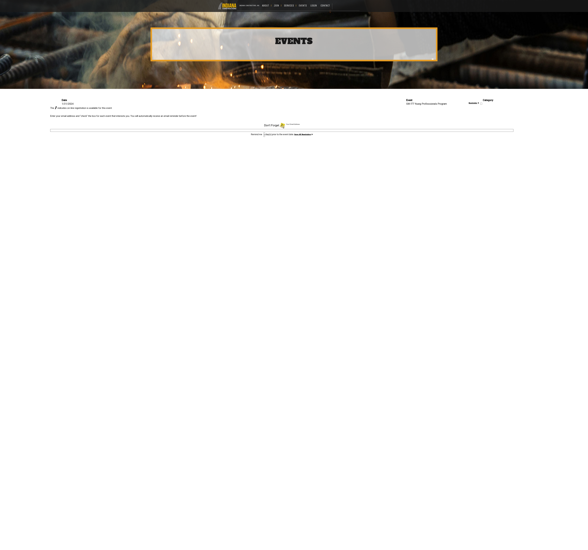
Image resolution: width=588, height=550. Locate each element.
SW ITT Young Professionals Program (426, 103)
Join (276, 5)
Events (303, 5)
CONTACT (325, 5)
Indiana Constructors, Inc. (249, 5)
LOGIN (313, 5)
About (265, 5)
